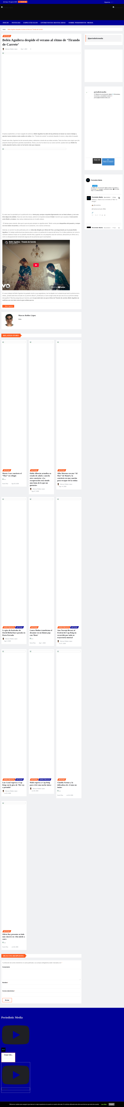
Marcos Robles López (11, 49)
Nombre (5, 982)
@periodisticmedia (95, 38)
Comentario (6, 967)
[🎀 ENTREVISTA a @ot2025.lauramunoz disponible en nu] (116, 113)
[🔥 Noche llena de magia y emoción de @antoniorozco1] (103, 142)
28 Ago (114, 197)
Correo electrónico (8, 991)
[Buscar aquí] (122, 22)
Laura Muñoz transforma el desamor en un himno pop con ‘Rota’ (41, 632)
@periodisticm (107, 197)
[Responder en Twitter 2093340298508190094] (93, 216)
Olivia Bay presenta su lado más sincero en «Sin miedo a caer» (13, 936)
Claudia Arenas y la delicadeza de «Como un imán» (67, 784)
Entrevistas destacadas (53, 23)
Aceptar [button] (111, 1104)
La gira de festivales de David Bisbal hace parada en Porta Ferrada (13, 632)
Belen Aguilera (9, 306)
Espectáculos (30, 23)
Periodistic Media (97, 197)
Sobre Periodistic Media (81, 23)
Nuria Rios (5, 483)
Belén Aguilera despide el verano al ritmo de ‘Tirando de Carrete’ (25, 29)
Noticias (16, 23)
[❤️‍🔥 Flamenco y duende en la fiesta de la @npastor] (91, 137)
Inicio (6, 23)
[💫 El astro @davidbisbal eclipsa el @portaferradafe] (103, 112)
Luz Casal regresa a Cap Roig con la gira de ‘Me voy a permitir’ (13, 784)
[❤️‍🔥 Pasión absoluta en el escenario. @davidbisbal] (91, 113)
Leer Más (104, 1104)
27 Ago (114, 227)
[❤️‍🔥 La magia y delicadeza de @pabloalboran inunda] (116, 138)
